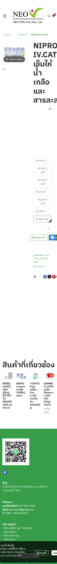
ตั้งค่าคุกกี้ (42, 552)
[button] (49, 16)
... (14, 34)
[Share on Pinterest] (54, 277)
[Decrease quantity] (44, 228)
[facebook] (4, 472)
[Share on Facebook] (45, 277)
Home (7, 34)
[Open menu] (5, 16)
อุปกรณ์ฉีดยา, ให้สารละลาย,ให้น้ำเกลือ (41, 259)
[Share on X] (49, 277)
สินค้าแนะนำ (23, 34)
